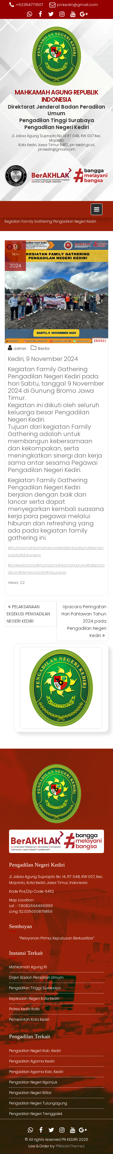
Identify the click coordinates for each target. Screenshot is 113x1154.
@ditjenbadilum (73, 547)
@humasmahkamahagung (33, 547)
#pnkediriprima (22, 565)
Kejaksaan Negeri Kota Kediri (34, 998)
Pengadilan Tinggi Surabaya (35, 987)
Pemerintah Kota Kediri (29, 1019)
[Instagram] (62, 14)
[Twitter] (51, 14)
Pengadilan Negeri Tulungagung (38, 1103)
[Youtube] (73, 14)
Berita (43, 348)
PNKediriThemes (70, 1146)
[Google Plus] (84, 14)
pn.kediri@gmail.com (77, 5)
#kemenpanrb (31, 572)
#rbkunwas (55, 572)
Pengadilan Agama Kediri (32, 1061)
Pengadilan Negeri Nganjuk (33, 1082)
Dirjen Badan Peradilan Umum (36, 977)
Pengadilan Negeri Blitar (30, 1092)
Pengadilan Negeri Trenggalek (35, 1113)
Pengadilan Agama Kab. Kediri (36, 1071)
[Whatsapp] (29, 14)
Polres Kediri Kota (24, 1008)
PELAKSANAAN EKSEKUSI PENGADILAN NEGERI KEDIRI (28, 614)
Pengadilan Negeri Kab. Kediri (35, 1050)
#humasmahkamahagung (61, 565)
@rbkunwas (30, 554)
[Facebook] (40, 14)
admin (20, 348)
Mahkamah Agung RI (28, 966)
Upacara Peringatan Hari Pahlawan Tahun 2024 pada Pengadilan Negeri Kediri (83, 621)
